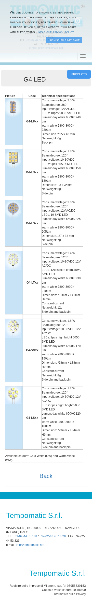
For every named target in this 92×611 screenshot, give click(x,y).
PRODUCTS (79, 74)
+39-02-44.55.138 (25, 536)
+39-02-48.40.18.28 (52, 536)
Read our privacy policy (56, 32)
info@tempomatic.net (30, 545)
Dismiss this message (64, 40)
